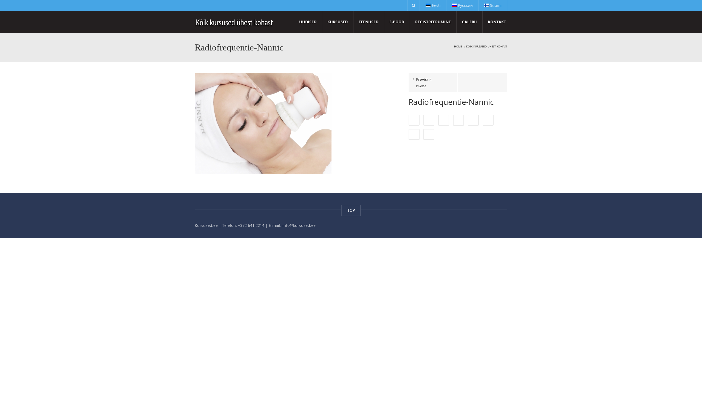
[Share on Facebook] (414, 120)
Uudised (307, 21)
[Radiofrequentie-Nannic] (263, 123)
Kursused (337, 21)
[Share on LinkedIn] (443, 120)
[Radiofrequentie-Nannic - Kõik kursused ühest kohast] (235, 21)
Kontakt (497, 21)
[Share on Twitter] (428, 120)
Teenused (368, 21)
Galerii (469, 21)
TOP (351, 210)
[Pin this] (488, 120)
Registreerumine (433, 21)
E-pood (396, 21)
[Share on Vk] (414, 134)
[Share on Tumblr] (458, 120)
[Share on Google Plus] (473, 120)
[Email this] (428, 134)
